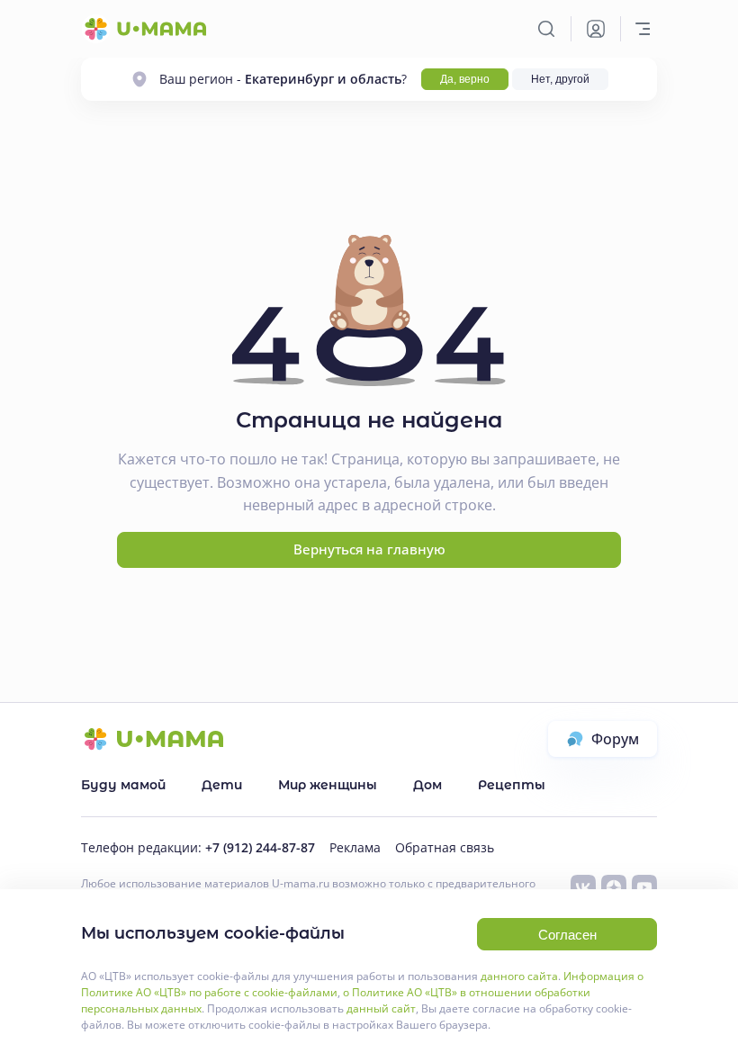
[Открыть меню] (642, 29)
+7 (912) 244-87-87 (260, 847)
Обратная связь (444, 847)
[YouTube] (644, 887)
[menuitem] (123, 785)
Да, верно (465, 79)
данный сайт (381, 1008)
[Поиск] (546, 29)
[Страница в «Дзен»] (613, 887)
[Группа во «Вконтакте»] (583, 887)
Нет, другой (560, 79)
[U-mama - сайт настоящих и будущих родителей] (144, 29)
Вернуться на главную (369, 549)
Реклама (355, 847)
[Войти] (596, 29)
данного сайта (519, 976)
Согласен (567, 934)
